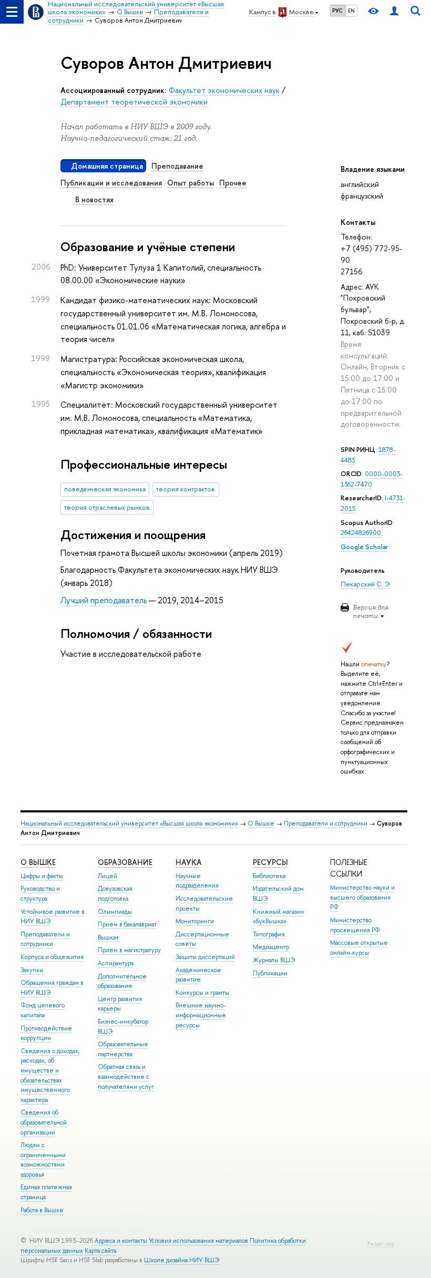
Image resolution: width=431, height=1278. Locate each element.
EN (351, 10)
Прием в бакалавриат (127, 924)
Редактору (380, 1243)
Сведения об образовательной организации (43, 1122)
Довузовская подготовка (115, 893)
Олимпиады (115, 912)
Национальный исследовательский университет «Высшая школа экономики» (129, 823)
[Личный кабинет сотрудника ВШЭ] (394, 12)
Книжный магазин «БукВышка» (278, 917)
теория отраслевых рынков (107, 507)
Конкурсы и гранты (202, 992)
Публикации (270, 973)
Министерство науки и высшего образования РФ (362, 897)
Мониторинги (195, 921)
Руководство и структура (40, 893)
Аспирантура (116, 963)
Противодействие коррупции (46, 1033)
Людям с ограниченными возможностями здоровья (43, 1160)
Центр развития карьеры (120, 1004)
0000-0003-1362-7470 (372, 479)
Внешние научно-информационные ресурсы (201, 1015)
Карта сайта (100, 1250)
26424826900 (361, 532)
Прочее (233, 183)
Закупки (31, 970)
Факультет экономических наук (224, 90)
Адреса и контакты (121, 1240)
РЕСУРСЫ (270, 862)
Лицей (107, 876)
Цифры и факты (41, 876)
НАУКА (189, 862)
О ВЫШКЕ (38, 862)
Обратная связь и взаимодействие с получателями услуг (126, 1076)
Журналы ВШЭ (274, 960)
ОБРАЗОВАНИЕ (125, 862)
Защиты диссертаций (205, 957)
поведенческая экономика (105, 489)
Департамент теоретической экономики (134, 102)
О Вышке (261, 823)
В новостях (94, 199)
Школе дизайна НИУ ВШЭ (181, 1260)
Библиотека (269, 876)
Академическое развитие (198, 975)
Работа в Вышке (42, 1210)
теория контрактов (185, 489)
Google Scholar (364, 546)
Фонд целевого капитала (42, 1010)
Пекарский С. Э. (366, 584)
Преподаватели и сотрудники (325, 823)
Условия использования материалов (198, 1240)
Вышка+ (108, 937)
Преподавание (177, 166)
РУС (337, 10)
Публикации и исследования (111, 183)
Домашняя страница (107, 166)
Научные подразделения (197, 881)
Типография (269, 934)
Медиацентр (271, 947)
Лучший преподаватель (103, 600)
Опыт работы (190, 183)
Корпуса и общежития (52, 957)
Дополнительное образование (122, 981)
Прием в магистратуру (129, 950)
